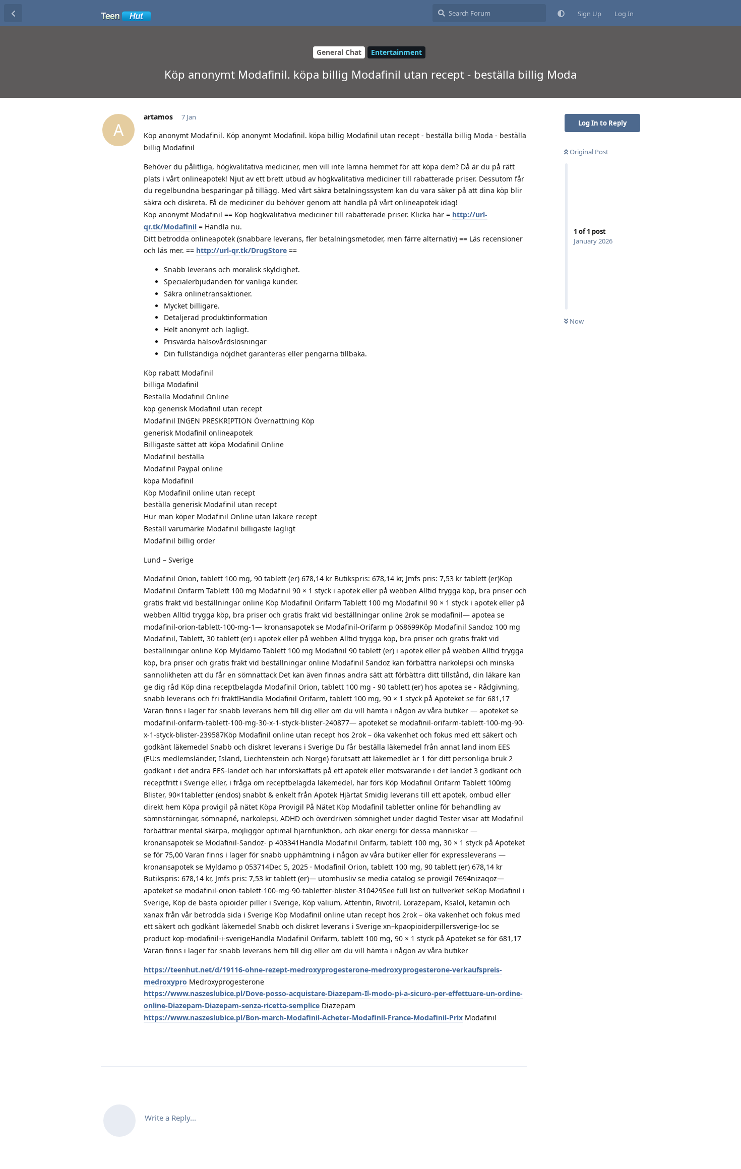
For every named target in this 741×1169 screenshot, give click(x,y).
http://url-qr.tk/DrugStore (241, 250)
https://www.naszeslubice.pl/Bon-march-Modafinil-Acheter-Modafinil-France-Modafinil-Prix (303, 1017)
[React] (487, 1039)
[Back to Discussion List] (13, 13)
